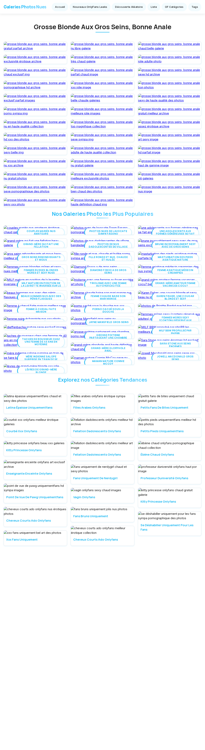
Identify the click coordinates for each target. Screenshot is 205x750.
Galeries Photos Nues (25, 7)
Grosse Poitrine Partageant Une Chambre (108, 336)
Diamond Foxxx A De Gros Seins (108, 271)
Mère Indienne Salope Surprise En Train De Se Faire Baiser (41, 359)
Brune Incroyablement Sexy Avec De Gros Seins (175, 245)
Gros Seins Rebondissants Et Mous (41, 258)
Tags (195, 6)
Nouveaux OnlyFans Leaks (90, 6)
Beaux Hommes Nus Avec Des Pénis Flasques (41, 297)
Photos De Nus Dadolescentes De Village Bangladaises (108, 247)
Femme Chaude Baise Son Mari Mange (108, 297)
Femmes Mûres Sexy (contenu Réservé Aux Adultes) (175, 320)
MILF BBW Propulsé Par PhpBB (175, 331)
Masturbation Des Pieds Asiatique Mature (175, 258)
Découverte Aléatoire (129, 6)
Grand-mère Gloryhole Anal (108, 349)
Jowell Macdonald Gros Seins (175, 357)
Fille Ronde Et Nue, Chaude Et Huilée (108, 258)
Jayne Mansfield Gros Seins (109, 322)
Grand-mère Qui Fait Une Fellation (41, 245)
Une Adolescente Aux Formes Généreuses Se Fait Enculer (175, 234)
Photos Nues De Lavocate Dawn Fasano (108, 232)
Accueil (60, 6)
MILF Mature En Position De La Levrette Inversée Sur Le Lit (41, 286)
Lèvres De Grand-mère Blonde (41, 370)
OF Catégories (174, 6)
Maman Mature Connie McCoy (108, 362)
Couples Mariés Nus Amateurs (41, 232)
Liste (154, 6)
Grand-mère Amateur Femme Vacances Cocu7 (175, 284)
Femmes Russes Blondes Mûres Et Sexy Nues (41, 271)
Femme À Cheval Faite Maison (41, 310)
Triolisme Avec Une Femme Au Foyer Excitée (108, 284)
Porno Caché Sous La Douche (108, 310)
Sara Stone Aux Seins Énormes (175, 344)
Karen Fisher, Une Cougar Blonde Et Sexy (175, 297)
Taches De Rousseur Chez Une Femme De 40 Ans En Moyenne (41, 342)
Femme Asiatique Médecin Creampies (175, 271)
